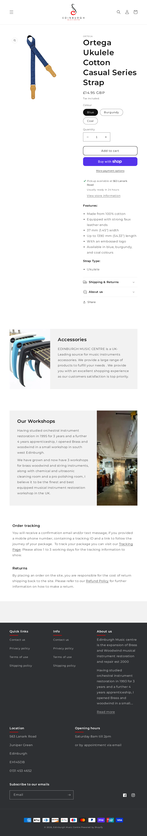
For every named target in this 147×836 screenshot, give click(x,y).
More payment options (110, 170)
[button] (11, 12)
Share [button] (91, 302)
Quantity (89, 129)
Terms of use (19, 657)
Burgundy (111, 112)
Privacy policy (20, 648)
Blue (90, 112)
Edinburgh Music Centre (66, 827)
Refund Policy (97, 581)
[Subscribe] (69, 794)
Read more (106, 712)
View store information (103, 195)
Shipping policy (21, 665)
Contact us (17, 639)
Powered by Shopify (92, 827)
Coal (90, 121)
